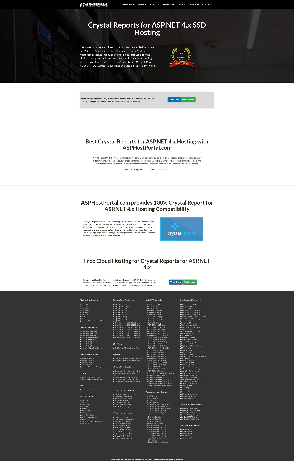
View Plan (174, 99)
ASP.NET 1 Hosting (154, 306)
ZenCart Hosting (186, 335)
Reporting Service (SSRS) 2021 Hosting (127, 335)
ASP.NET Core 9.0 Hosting (156, 340)
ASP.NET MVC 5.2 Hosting (157, 365)
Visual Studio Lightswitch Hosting (159, 438)
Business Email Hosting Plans (91, 377)
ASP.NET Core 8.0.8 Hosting (157, 338)
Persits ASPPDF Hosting (189, 417)
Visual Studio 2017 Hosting (157, 432)
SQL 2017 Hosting (121, 314)
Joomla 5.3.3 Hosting (188, 321)
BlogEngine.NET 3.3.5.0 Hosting (192, 346)
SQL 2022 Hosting (121, 321)
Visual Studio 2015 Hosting (157, 429)
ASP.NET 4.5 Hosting (155, 314)
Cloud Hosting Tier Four (89, 340)
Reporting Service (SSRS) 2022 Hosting (127, 338)
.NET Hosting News (121, 417)
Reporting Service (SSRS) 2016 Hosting (127, 329)
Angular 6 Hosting (187, 306)
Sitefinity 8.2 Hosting (188, 365)
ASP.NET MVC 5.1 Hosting (157, 361)
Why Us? (84, 402)
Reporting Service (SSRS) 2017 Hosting (127, 331)
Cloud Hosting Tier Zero (89, 331)
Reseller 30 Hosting (87, 363)
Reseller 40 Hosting (87, 365)
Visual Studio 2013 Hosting (157, 427)
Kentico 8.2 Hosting (187, 361)
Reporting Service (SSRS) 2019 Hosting (127, 333)
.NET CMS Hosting (187, 363)
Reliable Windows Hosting (123, 436)
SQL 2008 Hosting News (123, 421)
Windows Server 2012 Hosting (158, 406)
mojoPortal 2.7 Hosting (189, 367)
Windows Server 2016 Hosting (158, 411)
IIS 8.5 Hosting (153, 398)
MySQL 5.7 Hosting (187, 354)
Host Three (85, 310)
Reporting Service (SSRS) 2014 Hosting (127, 327)
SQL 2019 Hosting (121, 317)
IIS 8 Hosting (152, 400)
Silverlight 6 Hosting (154, 421)
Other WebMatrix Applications (158, 442)
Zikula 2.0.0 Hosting (188, 329)
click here (164, 169)
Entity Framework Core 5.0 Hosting (160, 383)
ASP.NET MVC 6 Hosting (156, 367)
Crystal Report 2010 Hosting (191, 310)
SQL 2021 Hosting (121, 319)
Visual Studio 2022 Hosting (157, 436)
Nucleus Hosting (186, 350)
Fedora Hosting (186, 436)
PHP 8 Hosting (186, 352)
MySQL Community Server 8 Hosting (193, 356)
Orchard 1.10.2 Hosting (189, 381)
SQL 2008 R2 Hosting (122, 306)
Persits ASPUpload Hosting (190, 419)
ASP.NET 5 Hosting (154, 323)
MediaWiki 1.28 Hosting (189, 375)
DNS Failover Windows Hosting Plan (127, 348)
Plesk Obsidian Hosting (188, 396)
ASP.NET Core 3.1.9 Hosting (157, 329)
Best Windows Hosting (122, 428)
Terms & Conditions (87, 415)
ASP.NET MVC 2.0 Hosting (157, 352)
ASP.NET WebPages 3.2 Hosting (158, 369)
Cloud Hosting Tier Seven (89, 346)
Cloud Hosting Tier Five (89, 342)
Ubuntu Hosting (186, 432)
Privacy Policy (86, 419)
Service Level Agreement (89, 417)
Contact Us (85, 423)
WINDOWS (127, 4)
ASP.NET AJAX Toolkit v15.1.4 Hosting (161, 373)
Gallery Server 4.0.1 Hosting (190, 369)
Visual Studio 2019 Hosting (157, 434)
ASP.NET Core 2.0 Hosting (156, 327)
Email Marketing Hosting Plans (91, 379)
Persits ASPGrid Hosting (189, 413)
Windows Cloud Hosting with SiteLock (127, 361)
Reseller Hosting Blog (122, 407)
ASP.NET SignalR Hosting (156, 371)
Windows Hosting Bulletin (123, 438)
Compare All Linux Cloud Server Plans (127, 377)
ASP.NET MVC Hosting (155, 350)
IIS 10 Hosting (152, 396)
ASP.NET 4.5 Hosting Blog (123, 398)
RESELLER (154, 4)
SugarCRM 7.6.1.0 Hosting (190, 371)
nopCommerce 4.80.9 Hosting (191, 331)
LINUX (141, 4)
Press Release (86, 411)
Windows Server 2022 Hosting (158, 415)
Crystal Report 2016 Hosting (191, 314)
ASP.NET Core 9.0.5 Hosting (157, 342)
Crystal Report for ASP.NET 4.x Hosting (194, 317)
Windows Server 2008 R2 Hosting (159, 404)
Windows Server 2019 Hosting (158, 413)
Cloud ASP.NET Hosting (122, 432)
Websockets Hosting (188, 392)
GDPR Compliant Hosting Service (92, 421)
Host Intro (84, 304)
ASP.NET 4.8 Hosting (155, 321)
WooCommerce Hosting (189, 325)
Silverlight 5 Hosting (154, 419)
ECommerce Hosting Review (124, 434)
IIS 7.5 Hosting (153, 402)
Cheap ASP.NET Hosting (123, 430)
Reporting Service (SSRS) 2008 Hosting (127, 323)
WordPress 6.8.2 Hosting (189, 323)
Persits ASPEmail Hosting (189, 409)
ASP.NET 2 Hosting (154, 308)
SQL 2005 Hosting (121, 304)
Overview (84, 400)
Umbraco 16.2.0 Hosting (189, 344)
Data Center (85, 404)
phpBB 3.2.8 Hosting (188, 338)
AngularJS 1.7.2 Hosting (189, 304)
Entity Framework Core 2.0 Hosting (160, 379)
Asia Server (85, 406)
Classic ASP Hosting (154, 304)
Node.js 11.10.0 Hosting (189, 383)
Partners (84, 409)
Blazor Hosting (186, 308)
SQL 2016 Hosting (121, 312)
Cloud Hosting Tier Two (89, 335)
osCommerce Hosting (188, 333)
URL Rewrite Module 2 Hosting (191, 379)
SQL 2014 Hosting (121, 310)
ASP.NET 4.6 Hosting (155, 317)
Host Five (84, 314)
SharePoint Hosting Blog (123, 405)
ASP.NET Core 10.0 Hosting (157, 344)
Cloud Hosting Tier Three (89, 338)
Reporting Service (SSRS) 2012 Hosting (127, 325)
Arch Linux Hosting (187, 438)
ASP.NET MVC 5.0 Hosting (157, 358)
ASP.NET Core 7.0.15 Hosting (158, 335)
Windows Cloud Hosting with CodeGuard (128, 358)
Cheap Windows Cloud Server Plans (126, 379)
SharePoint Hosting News (123, 425)
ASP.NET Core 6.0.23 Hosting (158, 333)
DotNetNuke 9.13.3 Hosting (190, 327)
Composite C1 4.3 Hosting (190, 377)
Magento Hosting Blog (122, 402)
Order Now (188, 99)
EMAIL (181, 4)
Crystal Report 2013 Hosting (191, 312)
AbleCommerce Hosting (189, 394)
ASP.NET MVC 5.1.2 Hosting (157, 363)
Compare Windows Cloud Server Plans (127, 371)
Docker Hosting (186, 386)
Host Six (84, 317)
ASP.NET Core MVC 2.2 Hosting (158, 348)
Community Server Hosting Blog (125, 394)
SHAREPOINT (168, 4)
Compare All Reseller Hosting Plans (93, 367)
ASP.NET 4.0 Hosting (155, 312)
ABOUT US (194, 4)
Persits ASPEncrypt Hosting (190, 411)
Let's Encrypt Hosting (188, 390)
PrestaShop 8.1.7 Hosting (189, 340)
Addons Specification (88, 390)
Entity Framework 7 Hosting (157, 375)
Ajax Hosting (185, 358)
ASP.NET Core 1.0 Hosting (156, 325)
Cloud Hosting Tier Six (88, 344)
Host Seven (85, 319)
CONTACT (206, 4)
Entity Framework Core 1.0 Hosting (160, 377)
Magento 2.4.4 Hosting (189, 373)
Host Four (84, 312)
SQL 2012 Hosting (121, 308)
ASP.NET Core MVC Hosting (157, 346)
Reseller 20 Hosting (87, 361)
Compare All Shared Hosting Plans (92, 321)
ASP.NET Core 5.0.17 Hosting (158, 331)
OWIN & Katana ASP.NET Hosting (159, 386)
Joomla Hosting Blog (121, 400)
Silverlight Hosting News (123, 423)
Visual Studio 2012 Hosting (157, 425)
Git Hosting (185, 388)
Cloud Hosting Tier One (89, 333)
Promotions (85, 413)
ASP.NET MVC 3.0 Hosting (157, 354)
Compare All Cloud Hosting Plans (92, 348)
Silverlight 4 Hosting (154, 417)
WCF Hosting (152, 440)
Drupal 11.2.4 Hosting (188, 342)
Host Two (84, 308)
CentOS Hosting (186, 434)
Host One (84, 306)
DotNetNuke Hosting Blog (123, 396)
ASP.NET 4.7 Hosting (155, 319)
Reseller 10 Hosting (87, 358)
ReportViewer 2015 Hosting (190, 319)
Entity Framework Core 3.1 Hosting (160, 381)
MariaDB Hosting (187, 398)
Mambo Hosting (186, 348)
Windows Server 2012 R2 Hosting (159, 409)
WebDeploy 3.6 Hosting (156, 423)
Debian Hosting (186, 429)
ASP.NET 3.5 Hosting (155, 310)
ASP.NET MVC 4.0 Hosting (157, 356)
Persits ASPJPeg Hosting (189, 415)
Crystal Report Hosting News (124, 419)
